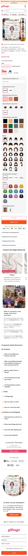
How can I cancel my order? (12, 407)
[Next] (25, 29)
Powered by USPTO (18, 548)
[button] (14, 79)
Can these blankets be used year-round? (12, 378)
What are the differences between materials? (11, 355)
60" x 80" (16, 73)
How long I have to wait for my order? (13, 417)
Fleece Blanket (6, 66)
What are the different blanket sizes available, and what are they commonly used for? (13, 363)
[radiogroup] (14, 90)
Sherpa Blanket (16, 66)
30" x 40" (10, 73)
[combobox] (15, 10)
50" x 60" (4, 73)
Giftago (11, 548)
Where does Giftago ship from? (13, 424)
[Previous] (2, 29)
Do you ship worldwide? (11, 435)
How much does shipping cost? (13, 429)
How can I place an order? (11, 402)
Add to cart (14, 515)
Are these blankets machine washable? (12, 385)
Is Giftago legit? (8, 396)
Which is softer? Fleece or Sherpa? (11, 371)
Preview (14, 218)
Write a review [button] (14, 451)
